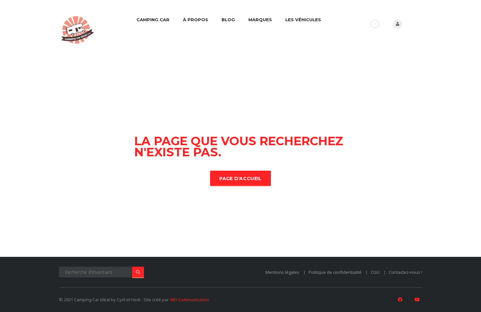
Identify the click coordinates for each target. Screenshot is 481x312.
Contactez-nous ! (405, 272)
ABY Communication (189, 300)
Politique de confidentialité (335, 272)
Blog (228, 19)
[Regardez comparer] (375, 24)
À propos (195, 19)
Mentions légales (282, 272)
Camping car (152, 19)
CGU (375, 272)
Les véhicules (303, 19)
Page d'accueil (240, 178)
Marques (260, 19)
